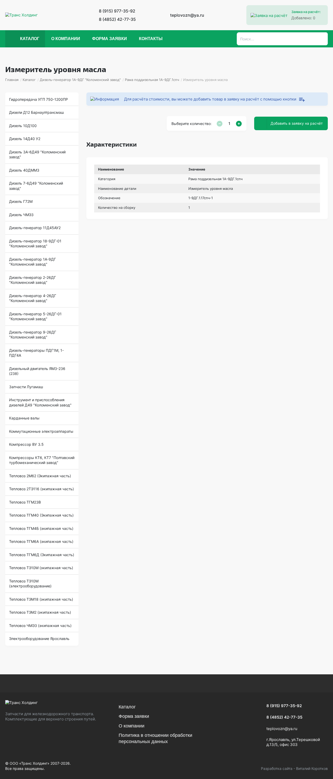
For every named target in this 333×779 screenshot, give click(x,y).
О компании (65, 38)
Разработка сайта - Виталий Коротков (294, 768)
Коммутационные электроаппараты (41, 431)
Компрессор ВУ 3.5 (26, 444)
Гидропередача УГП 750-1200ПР (38, 99)
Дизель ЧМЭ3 (21, 214)
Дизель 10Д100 (23, 125)
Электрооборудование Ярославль (39, 638)
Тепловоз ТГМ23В (25, 502)
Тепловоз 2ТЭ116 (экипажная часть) (41, 489)
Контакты (151, 38)
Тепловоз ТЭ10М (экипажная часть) (41, 568)
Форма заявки (109, 38)
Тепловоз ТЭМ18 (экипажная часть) (41, 599)
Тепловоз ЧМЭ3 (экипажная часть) (40, 625)
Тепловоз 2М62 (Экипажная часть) (40, 476)
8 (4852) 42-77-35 (117, 19)
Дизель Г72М (21, 201)
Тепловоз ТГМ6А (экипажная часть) (41, 541)
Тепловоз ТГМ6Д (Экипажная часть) (41, 554)
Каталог (29, 38)
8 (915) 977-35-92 (117, 11)
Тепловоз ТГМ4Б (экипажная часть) (41, 528)
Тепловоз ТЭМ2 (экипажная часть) (40, 612)
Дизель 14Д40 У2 (24, 138)
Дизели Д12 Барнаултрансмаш (36, 112)
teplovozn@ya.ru (187, 15)
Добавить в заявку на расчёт (297, 123)
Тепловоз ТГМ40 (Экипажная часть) (41, 515)
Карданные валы (24, 418)
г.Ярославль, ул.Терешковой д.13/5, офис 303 (293, 742)
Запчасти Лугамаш (26, 387)
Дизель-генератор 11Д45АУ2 (35, 227)
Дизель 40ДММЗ (24, 170)
